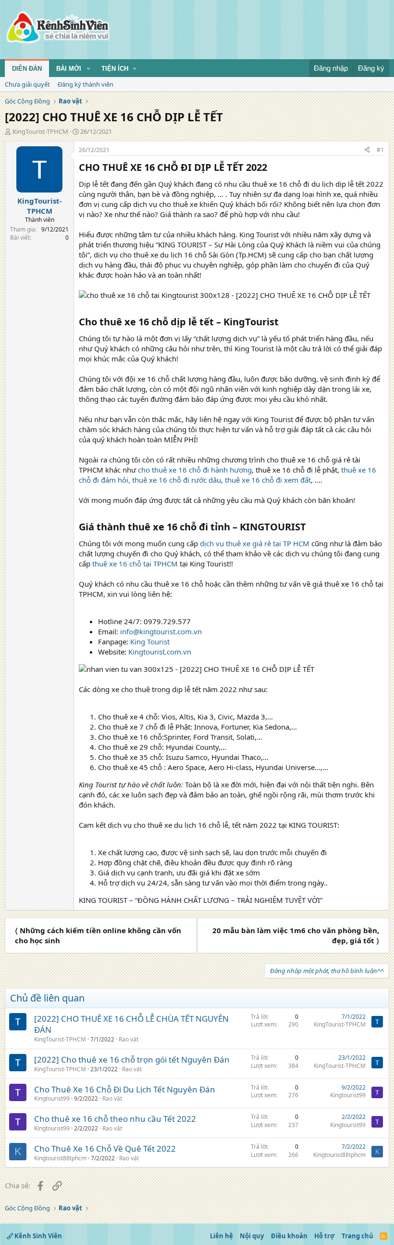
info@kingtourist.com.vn (161, 631)
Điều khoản (289, 1236)
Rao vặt (128, 1039)
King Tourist (150, 641)
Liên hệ (221, 1236)
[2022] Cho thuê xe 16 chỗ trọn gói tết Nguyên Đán (132, 1059)
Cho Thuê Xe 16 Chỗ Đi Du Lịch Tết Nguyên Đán (124, 1089)
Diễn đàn (27, 68)
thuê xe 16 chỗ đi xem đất (268, 480)
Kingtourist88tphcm (60, 1158)
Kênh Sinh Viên (37, 1236)
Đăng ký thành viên (85, 84)
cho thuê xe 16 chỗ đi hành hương (195, 470)
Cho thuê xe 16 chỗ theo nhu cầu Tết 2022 (115, 1118)
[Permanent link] (271, 168)
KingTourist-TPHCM (40, 131)
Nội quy (252, 1236)
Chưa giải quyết (27, 84)
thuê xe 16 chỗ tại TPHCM (135, 563)
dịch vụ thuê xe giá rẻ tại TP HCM (254, 543)
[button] (88, 69)
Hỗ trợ (324, 1236)
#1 (380, 150)
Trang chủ (357, 1236)
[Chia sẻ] (367, 150)
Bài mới (68, 68)
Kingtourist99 (52, 1098)
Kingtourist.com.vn (159, 651)
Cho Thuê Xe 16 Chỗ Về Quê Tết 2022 (105, 1148)
